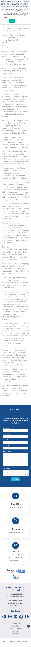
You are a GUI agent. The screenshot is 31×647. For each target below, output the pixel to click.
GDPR (15, 631)
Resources (15, 634)
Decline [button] (19, 21)
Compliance (15, 623)
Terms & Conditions (15, 628)
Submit (15, 479)
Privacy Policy (15, 626)
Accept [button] (11, 21)
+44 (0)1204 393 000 (15, 532)
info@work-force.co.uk (15, 507)
